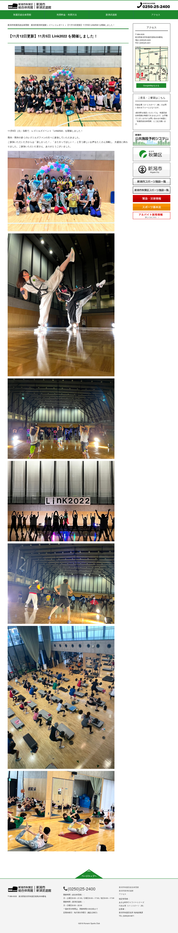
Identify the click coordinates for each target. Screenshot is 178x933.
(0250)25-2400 (81, 888)
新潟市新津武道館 (126, 890)
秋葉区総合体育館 (22, 14)
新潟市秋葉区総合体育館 (129, 887)
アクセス (155, 14)
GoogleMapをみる (151, 85)
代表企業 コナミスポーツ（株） (132, 905)
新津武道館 (111, 14)
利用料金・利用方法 (67, 14)
